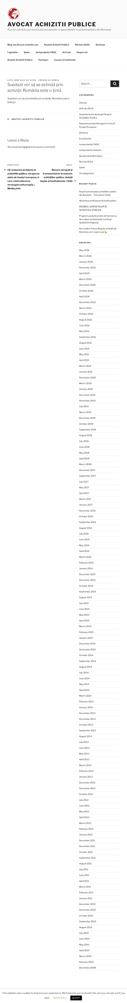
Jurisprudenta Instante (90, 150)
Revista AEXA (82, 44)
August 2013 (85, 736)
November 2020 (87, 377)
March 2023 (85, 308)
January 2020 (86, 389)
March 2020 (85, 383)
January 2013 (86, 776)
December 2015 (87, 574)
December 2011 (87, 840)
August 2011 (85, 863)
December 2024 (87, 285)
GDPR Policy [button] (59, 998)
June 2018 (84, 447)
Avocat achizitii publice (51, 24)
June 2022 (84, 325)
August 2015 (85, 597)
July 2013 (84, 742)
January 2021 (85, 371)
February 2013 (86, 771)
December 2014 (87, 643)
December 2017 (87, 470)
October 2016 (86, 516)
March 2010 (85, 956)
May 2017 (84, 487)
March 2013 (85, 765)
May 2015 (84, 614)
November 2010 (87, 909)
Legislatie (12, 52)
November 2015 (87, 580)
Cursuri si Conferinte (65, 59)
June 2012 (84, 805)
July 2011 (83, 869)
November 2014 (87, 649)
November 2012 (87, 788)
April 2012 (84, 817)
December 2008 (87, 967)
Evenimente (85, 138)
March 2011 (85, 886)
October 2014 (86, 655)
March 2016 (85, 557)
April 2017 (84, 493)
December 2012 (87, 782)
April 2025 (84, 273)
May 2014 (84, 684)
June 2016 (84, 539)
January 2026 (86, 261)
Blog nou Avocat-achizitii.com (22, 44)
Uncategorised (86, 173)
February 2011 (86, 892)
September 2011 (87, 857)
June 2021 (84, 348)
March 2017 (85, 499)
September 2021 (87, 337)
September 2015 (87, 591)
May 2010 (84, 944)
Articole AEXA (86, 108)
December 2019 (87, 395)
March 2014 (85, 695)
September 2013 (87, 730)
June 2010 (84, 938)
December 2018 (87, 418)
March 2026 (85, 256)
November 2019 (87, 400)
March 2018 (85, 464)
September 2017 (87, 475)
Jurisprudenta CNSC (46, 52)
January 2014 (86, 707)
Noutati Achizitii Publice (56, 44)
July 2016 (84, 533)
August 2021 (85, 342)
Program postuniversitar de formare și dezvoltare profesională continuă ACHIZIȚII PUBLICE (98, 219)
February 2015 (86, 632)
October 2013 (86, 724)
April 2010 (84, 950)
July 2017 (83, 481)
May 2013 (84, 753)
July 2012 (83, 800)
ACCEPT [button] (76, 998)
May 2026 (84, 250)
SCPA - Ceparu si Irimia (44, 80)
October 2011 (86, 852)
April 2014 (84, 690)
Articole (66, 52)
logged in (27, 146)
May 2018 (84, 452)
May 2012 (84, 811)
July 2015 (84, 603)
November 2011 (87, 846)
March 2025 (85, 279)
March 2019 (85, 412)
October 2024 (86, 290)
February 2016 (86, 562)
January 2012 (85, 834)
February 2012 (86, 829)
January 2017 (85, 504)
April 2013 (84, 759)
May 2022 (84, 331)
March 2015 (85, 626)
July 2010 (84, 933)
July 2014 (84, 672)
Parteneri (43, 59)
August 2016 (85, 528)
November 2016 (87, 510)
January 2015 (86, 638)
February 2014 (86, 701)
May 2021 (84, 354)
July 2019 (84, 406)
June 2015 (84, 609)
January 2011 (85, 898)
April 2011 (84, 881)
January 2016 (86, 568)
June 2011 (84, 875)
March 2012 (85, 823)
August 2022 (85, 319)
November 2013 (87, 719)
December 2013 (87, 713)
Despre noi (82, 52)
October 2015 (86, 586)
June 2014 (84, 678)
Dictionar (100, 44)
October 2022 (86, 313)
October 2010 (86, 915)
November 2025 (87, 267)
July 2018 (84, 441)
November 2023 (87, 302)
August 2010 (85, 927)
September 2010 (87, 921)
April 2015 (84, 620)
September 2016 (87, 522)
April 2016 (84, 551)
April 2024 (84, 296)
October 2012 (86, 794)
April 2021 (84, 360)
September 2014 (87, 661)
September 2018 (87, 429)
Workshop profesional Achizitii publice (97, 200)
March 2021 (85, 366)
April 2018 (84, 458)
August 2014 (85, 666)
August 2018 (85, 435)
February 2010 (86, 962)
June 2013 (84, 748)
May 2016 (84, 545)
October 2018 (86, 423)
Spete (27, 52)
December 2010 (87, 904)
